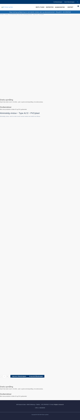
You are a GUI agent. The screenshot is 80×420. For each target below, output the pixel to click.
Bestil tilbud (40, 7)
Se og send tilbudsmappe (36, 376)
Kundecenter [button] (60, 7)
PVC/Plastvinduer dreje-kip (15, 14)
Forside (2, 14)
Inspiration (49, 7)
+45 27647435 (66, 12)
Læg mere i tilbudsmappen (19, 376)
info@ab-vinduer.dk (59, 404)
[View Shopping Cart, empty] (77, 7)
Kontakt (70, 7)
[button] (77, 2)
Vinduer (6, 14)
